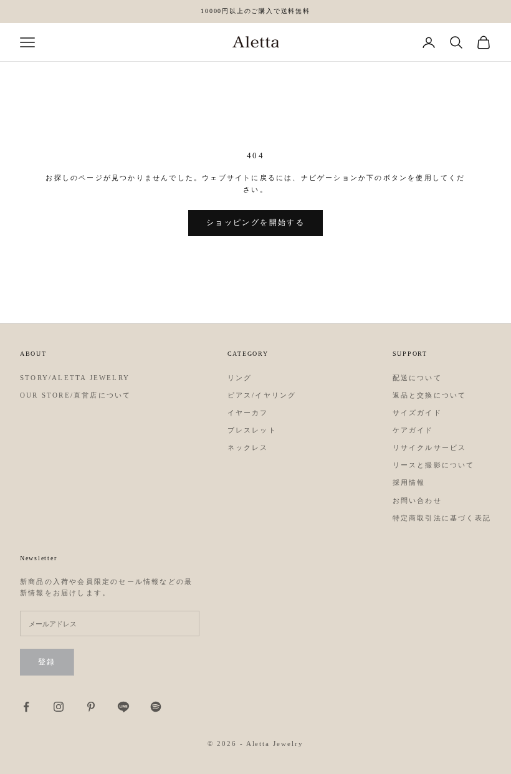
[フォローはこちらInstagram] (58, 706)
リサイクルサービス (430, 447)
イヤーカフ (248, 412)
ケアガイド (413, 430)
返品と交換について (430, 395)
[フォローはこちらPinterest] (91, 706)
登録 (47, 661)
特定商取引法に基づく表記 (442, 518)
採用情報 (409, 482)
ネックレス (248, 447)
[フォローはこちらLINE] (123, 706)
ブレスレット (252, 430)
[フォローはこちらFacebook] (26, 706)
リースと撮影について (434, 465)
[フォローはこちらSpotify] (156, 706)
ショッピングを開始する (255, 222)
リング (239, 377)
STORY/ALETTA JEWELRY (75, 377)
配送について (417, 377)
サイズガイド (417, 412)
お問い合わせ (417, 500)
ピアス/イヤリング (262, 395)
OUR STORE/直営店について (75, 395)
